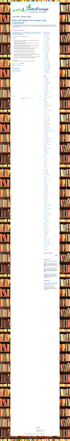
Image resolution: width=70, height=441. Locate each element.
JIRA (44, 164)
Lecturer (45, 166)
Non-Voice (45, 188)
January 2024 (46, 37)
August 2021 (45, 52)
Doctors (45, 126)
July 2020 (45, 71)
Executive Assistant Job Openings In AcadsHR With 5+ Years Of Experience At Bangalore (51, 268)
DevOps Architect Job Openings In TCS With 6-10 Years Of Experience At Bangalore (50, 273)
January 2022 (46, 46)
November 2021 (46, 49)
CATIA (45, 108)
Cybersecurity (46, 117)
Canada (45, 107)
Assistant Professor (47, 92)
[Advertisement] (51, 308)
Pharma (45, 195)
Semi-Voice (45, 216)
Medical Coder (46, 179)
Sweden (45, 226)
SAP (44, 211)
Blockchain (45, 104)
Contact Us (29, 16)
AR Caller (45, 89)
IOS (44, 154)
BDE (44, 98)
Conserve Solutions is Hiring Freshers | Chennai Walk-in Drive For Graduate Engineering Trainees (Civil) (51, 284)
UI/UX (45, 236)
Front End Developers (47, 138)
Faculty (45, 132)
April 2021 (45, 58)
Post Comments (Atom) (29, 98)
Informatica (45, 151)
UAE (44, 235)
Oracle (45, 192)
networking (45, 186)
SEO (44, 217)
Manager (45, 173)
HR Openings (46, 148)
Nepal (44, 183)
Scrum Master (46, 213)
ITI (44, 160)
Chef (44, 111)
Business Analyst (46, 105)
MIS (44, 180)
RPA (44, 207)
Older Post (40, 96)
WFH (44, 245)
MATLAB (45, 176)
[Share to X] (21, 63)
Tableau (45, 229)
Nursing (45, 189)
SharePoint (45, 220)
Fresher (45, 135)
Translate (43, 431)
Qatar (44, 201)
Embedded (45, 129)
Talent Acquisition (46, 230)
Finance (45, 133)
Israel (44, 155)
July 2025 (45, 36)
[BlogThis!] (20, 63)
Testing (45, 232)
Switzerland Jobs (46, 227)
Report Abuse (46, 249)
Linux (44, 167)
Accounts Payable (46, 82)
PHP (44, 198)
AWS (44, 95)
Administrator (46, 83)
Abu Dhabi (45, 79)
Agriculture (45, 85)
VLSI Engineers (46, 241)
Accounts (45, 80)
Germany (45, 142)
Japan (45, 161)
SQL (44, 223)
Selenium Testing (46, 214)
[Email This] (19, 63)
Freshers (45, 136)
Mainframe (45, 170)
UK (44, 238)
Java (44, 163)
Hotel (44, 145)
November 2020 (46, 65)
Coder (44, 114)
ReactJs (45, 202)
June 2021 (45, 55)
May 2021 (45, 56)
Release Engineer (46, 205)
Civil (44, 113)
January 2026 (46, 34)
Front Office (45, 139)
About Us (18, 16)
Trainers (45, 233)
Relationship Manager (47, 204)
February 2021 (46, 61)
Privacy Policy (23, 16)
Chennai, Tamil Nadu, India (19, 65)
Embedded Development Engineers (49, 130)
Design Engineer (46, 120)
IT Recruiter (45, 158)
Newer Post (14, 96)
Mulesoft (45, 182)
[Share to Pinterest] (23, 63)
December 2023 (46, 39)
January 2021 (46, 62)
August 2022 (45, 40)
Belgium (45, 101)
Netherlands (45, 185)
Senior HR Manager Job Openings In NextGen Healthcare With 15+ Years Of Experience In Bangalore (50, 262)
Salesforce (45, 210)
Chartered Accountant (47, 110)
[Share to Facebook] (22, 63)
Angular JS (45, 88)
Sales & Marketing (17, 64)
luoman (38, 433)
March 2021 (45, 59)
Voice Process (46, 242)
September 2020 (46, 68)
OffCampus (45, 191)
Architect (45, 91)
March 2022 (45, 43)
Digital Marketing (46, 123)
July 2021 (45, 53)
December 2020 (46, 64)
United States (46, 239)
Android (45, 86)
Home (14, 16)
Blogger (44, 433)
